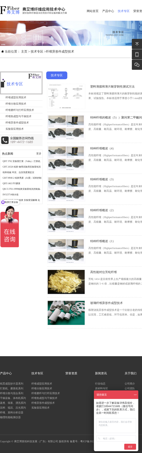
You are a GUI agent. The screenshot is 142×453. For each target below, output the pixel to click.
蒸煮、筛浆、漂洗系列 (13, 403)
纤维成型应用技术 (16, 97)
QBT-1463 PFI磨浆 (11, 183)
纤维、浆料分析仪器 (11, 412)
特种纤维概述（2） (102, 210)
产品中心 (108, 11)
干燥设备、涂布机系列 (13, 398)
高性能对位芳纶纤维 (103, 272)
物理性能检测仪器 (10, 417)
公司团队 (130, 388)
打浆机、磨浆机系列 (11, 388)
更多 (38, 153)
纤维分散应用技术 (16, 103)
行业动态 (100, 383)
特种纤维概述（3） (102, 179)
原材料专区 (101, 388)
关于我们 (130, 373)
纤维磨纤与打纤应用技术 (20, 110)
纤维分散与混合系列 (11, 393)
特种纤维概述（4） (102, 148)
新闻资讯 (101, 373)
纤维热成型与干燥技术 (18, 116)
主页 (24, 51)
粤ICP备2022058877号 (92, 441)
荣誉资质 (71, 373)
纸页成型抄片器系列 (11, 383)
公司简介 (130, 383)
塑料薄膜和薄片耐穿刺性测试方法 (112, 86)
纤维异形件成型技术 (60, 51)
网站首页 (93, 11)
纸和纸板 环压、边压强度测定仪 (18, 172)
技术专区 (124, 11)
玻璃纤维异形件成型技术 (106, 303)
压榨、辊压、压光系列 (13, 407)
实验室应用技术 (15, 129)
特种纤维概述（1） (102, 241)
